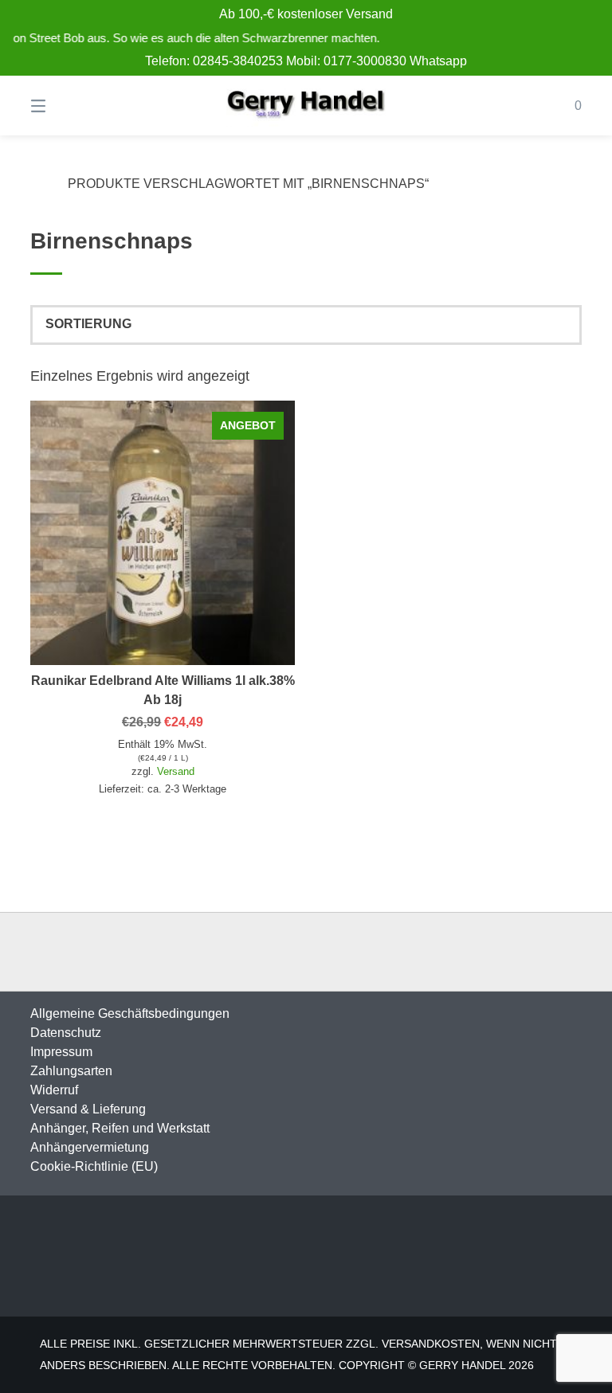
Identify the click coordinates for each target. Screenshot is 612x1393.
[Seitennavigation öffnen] (66, 105)
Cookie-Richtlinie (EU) (94, 1166)
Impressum (61, 1051)
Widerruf (54, 1090)
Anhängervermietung (89, 1147)
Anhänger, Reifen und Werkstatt (120, 1128)
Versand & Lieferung (88, 1109)
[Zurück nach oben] (306, 952)
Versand (175, 771)
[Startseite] (306, 105)
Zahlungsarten (71, 1071)
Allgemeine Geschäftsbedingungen (130, 1013)
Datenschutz (65, 1032)
